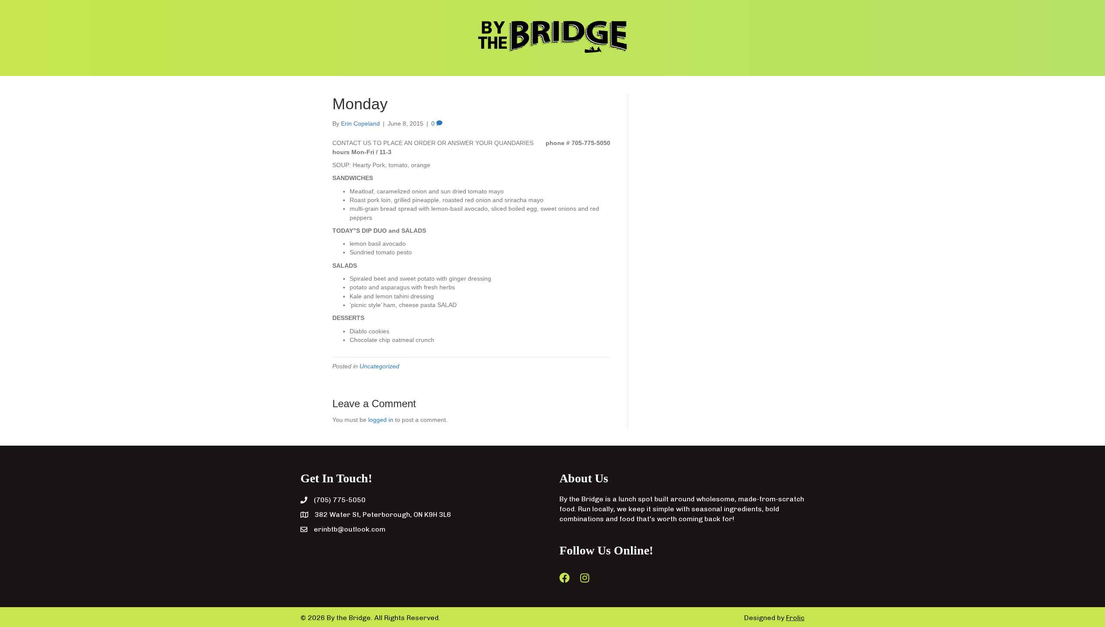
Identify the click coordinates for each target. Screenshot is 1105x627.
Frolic (795, 618)
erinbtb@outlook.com (349, 529)
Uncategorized (379, 366)
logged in (380, 419)
